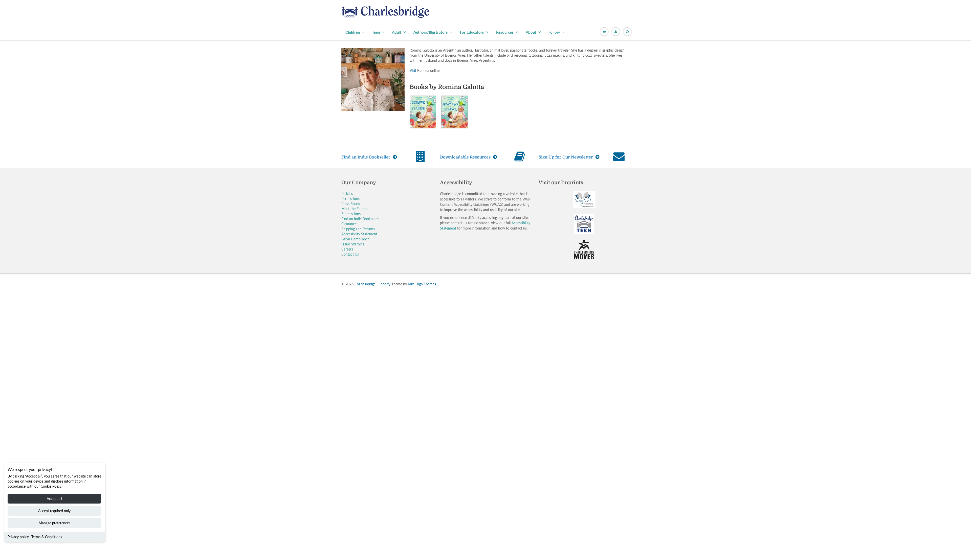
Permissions (350, 198)
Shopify (384, 284)
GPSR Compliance (355, 239)
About (531, 32)
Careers (347, 249)
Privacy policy (18, 537)
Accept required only (54, 511)
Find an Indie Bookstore (360, 219)
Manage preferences (54, 523)
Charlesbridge (365, 284)
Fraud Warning (352, 244)
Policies (347, 193)
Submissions (351, 214)
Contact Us (350, 254)
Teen (376, 32)
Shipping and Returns (358, 229)
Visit (413, 70)
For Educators (472, 32)
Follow (554, 32)
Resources (505, 32)
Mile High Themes (422, 284)
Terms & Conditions (46, 537)
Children (352, 32)
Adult (396, 32)
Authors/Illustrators (430, 32)
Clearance (349, 224)
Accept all (54, 498)
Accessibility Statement (359, 234)
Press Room (350, 203)
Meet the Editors (354, 209)
